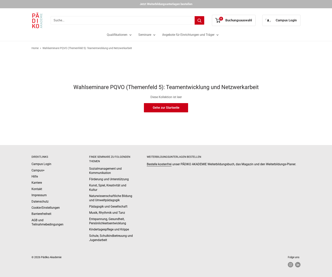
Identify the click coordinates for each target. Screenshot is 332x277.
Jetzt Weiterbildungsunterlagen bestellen (166, 4)
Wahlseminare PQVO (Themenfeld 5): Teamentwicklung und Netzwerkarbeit (87, 48)
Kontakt (37, 189)
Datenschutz (40, 201)
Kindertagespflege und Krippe (109, 229)
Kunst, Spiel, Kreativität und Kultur (107, 187)
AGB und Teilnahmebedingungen (47, 222)
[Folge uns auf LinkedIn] (297, 264)
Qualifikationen (117, 35)
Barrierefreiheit (41, 214)
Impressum (39, 195)
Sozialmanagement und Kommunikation (105, 171)
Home (35, 48)
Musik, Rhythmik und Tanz (107, 212)
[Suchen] (199, 20)
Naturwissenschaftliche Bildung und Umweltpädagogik (110, 198)
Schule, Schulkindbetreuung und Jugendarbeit (111, 238)
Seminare (144, 35)
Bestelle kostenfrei (159, 164)
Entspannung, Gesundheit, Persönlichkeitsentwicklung (107, 221)
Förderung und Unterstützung (109, 179)
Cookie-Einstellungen (46, 207)
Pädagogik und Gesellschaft (108, 206)
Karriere (37, 182)
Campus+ (38, 170)
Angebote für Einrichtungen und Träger (188, 35)
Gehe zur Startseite (166, 107)
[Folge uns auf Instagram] (290, 264)
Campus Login (41, 164)
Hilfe (35, 176)
